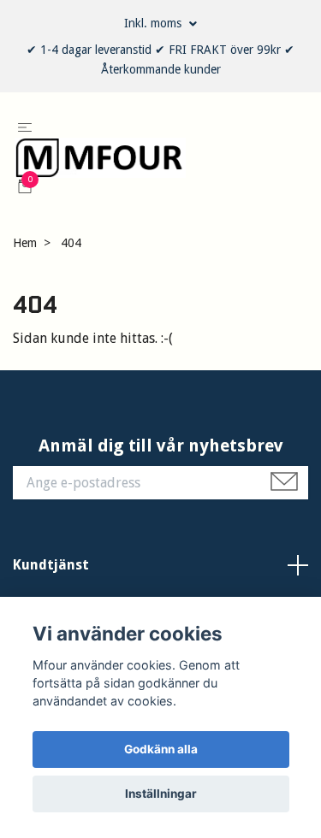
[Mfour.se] (148, 169)
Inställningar (161, 793)
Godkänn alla (161, 749)
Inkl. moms (154, 23)
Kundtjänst (51, 588)
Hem (25, 265)
